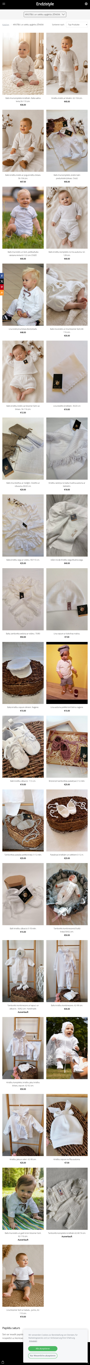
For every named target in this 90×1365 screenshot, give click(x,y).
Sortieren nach (58, 24)
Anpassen (33, 1341)
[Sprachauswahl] (86, 4)
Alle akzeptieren (43, 1348)
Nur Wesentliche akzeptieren (43, 1355)
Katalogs (5, 24)
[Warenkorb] (3, 1362)
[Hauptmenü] (4, 4)
